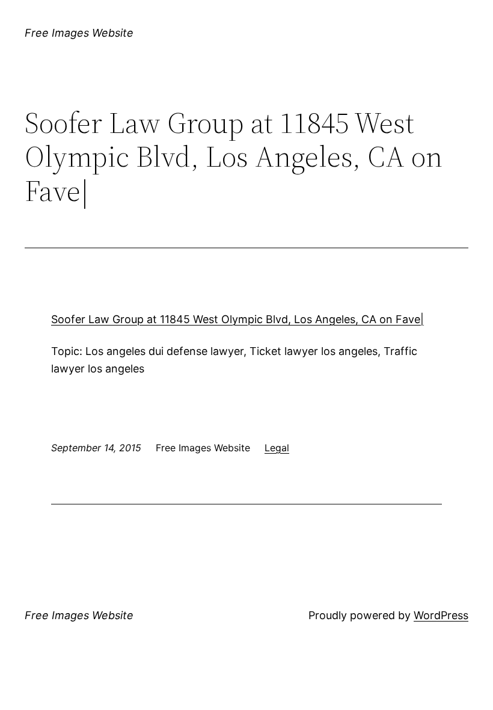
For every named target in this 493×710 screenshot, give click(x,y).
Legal (277, 448)
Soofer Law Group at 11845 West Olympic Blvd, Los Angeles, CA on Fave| (237, 319)
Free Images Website (79, 32)
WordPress (441, 615)
